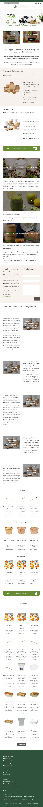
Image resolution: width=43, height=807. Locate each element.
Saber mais (12, 41)
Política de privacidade (8, 756)
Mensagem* (31, 283)
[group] (21, 17)
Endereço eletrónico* (27, 278)
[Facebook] (3, 790)
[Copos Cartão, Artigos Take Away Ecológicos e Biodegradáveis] (21, 6)
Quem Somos (6, 770)
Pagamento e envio (7, 760)
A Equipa (5, 772)
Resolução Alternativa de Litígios (10, 783)
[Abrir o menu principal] (2, 3)
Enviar (36, 298)
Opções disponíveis (9, 549)
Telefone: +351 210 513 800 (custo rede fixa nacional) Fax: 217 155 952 (19, 796)
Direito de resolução (7, 765)
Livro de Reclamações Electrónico (10, 786)
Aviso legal (5, 754)
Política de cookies (7, 758)
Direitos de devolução (8, 781)
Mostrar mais (21, 744)
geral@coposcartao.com (9, 296)
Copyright (5, 777)
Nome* (24, 274)
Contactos (5, 779)
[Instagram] (5, 790)
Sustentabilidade (7, 774)
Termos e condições (7, 763)
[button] (41, 1)
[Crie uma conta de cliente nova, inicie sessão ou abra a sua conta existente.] (36, 3)
